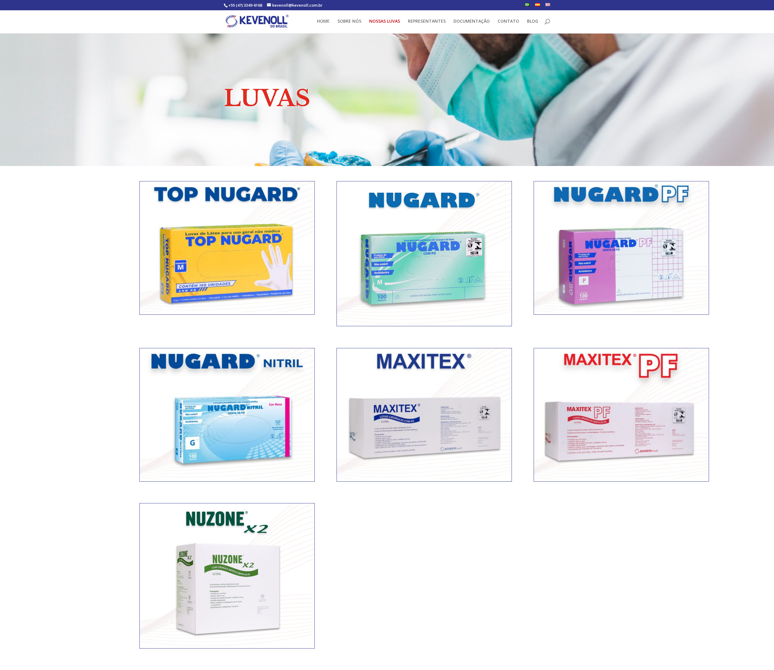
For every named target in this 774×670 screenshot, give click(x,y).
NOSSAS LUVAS (384, 21)
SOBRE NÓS (349, 21)
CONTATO (508, 21)
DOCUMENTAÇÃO (472, 21)
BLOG (532, 21)
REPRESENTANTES (427, 21)
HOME (323, 21)
